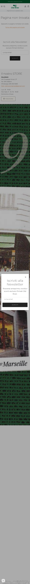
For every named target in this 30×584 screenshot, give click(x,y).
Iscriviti (15, 305)
